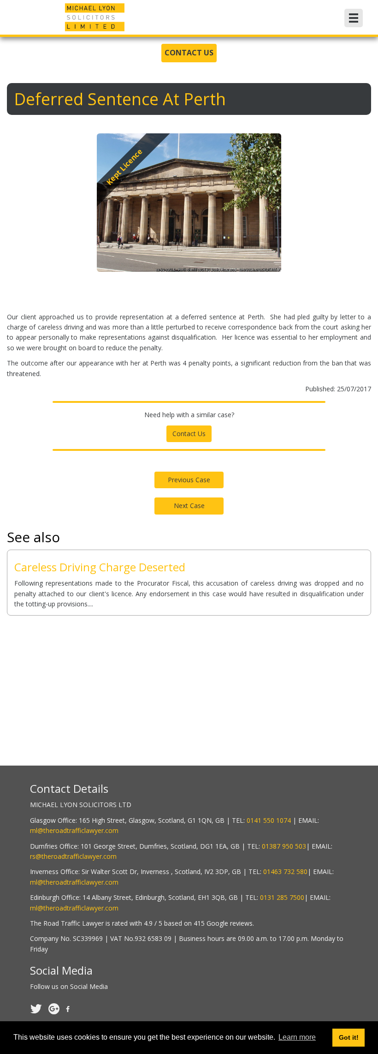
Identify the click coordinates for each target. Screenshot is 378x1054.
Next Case (189, 505)
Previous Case (189, 479)
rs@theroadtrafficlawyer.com (73, 856)
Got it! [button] (349, 1037)
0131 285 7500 (282, 897)
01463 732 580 (285, 871)
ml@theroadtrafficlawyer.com (74, 830)
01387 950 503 (284, 846)
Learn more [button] (297, 1037)
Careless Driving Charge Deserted (99, 567)
